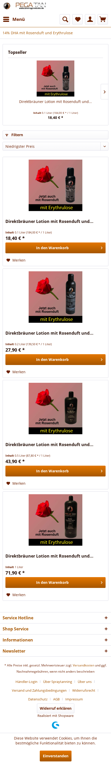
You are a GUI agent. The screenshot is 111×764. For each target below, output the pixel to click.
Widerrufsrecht (83, 690)
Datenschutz (37, 699)
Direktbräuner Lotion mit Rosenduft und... (55, 101)
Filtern (16, 134)
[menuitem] (13, 19)
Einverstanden (55, 755)
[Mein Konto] (90, 19)
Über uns (85, 681)
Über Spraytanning (57, 681)
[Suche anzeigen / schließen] (65, 19)
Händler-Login (26, 681)
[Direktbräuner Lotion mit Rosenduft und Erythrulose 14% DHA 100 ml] (55, 78)
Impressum (74, 699)
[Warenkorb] (103, 19)
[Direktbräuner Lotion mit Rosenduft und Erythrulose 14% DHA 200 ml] (55, 297)
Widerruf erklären (56, 708)
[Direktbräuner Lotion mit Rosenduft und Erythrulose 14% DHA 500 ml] (55, 408)
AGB (56, 699)
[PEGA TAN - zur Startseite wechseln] (29, 7)
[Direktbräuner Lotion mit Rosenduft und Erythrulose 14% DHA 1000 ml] (55, 520)
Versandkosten (83, 665)
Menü (18, 19)
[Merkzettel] (77, 19)
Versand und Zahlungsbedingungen (39, 690)
